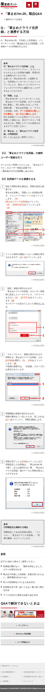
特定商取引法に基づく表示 (33, 676)
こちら (15, 137)
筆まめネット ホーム (10, 666)
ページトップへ (38, 145)
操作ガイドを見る (14, 19)
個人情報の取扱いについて (33, 672)
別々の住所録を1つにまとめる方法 (19, 582)
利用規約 (5, 676)
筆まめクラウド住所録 (27, 43)
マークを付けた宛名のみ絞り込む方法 (20, 595)
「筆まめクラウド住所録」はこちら (17, 171)
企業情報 (5, 681)
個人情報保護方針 (8, 672)
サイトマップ (28, 681)
